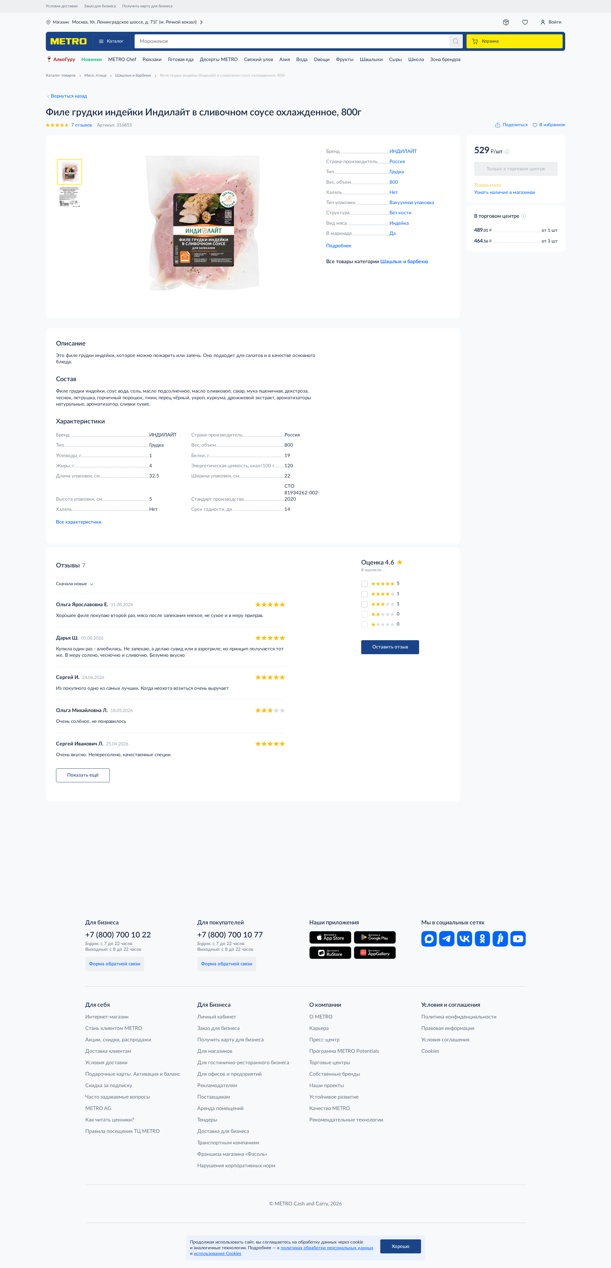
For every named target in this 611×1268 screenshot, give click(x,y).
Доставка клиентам (108, 1051)
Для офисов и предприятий (229, 1074)
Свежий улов (258, 59)
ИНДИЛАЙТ (403, 151)
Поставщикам (213, 1097)
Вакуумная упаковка (412, 202)
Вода (301, 59)
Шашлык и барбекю (404, 261)
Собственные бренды (334, 1074)
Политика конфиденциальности (458, 1016)
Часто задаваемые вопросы (117, 1097)
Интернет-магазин (107, 1016)
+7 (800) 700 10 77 (230, 935)
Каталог (115, 41)
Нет (394, 192)
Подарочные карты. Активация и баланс (132, 1074)
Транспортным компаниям (228, 1142)
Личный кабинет (216, 1016)
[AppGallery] (375, 952)
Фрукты (345, 59)
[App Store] (330, 937)
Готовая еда (180, 59)
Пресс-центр (324, 1039)
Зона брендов (445, 59)
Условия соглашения (445, 1039)
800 (394, 182)
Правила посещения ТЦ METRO (122, 1131)
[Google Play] (375, 937)
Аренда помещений (220, 1108)
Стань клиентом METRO (113, 1028)
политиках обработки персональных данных (327, 1248)
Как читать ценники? (109, 1119)
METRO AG (98, 1108)
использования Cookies (217, 1253)
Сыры (395, 59)
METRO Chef (122, 59)
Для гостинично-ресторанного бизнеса (243, 1062)
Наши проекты (326, 1085)
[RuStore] (330, 952)
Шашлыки (371, 59)
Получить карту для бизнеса (147, 6)
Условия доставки (62, 6)
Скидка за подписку (108, 1085)
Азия (284, 59)
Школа (416, 59)
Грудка (397, 171)
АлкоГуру (64, 59)
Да (393, 233)
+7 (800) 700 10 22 (118, 935)
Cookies (430, 1051)
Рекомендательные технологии (346, 1119)
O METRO (321, 1016)
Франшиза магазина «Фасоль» (232, 1154)
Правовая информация (447, 1028)
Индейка (399, 223)
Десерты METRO (219, 59)
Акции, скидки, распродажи (118, 1039)
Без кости (400, 212)
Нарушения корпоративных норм (236, 1165)
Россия (397, 161)
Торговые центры (329, 1062)
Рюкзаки (152, 59)
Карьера (319, 1028)
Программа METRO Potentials (344, 1051)
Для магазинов (214, 1051)
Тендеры (207, 1119)
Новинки (91, 59)
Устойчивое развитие (334, 1097)
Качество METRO (329, 1108)
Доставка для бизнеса (223, 1131)
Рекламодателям (217, 1085)
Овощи (322, 59)
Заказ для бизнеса (100, 6)
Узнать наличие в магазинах (504, 192)
